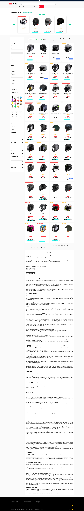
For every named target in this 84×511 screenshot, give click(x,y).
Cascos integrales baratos (30, 273)
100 (66, 38)
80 (58, 245)
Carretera (15, 6)
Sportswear (30, 6)
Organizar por (26, 39)
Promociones (41, 6)
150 (69, 38)
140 (34, 247)
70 (55, 245)
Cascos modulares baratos (30, 272)
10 (37, 245)
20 (40, 245)
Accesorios (25, 6)
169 (53, 40)
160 (41, 247)
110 (67, 245)
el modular (33, 319)
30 (43, 245)
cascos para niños (63, 356)
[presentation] (14, 24)
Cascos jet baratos (29, 270)
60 (52, 245)
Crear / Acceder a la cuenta (14, 501)
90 (61, 245)
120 (28, 247)
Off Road (20, 6)
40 (46, 245)
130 (31, 247)
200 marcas (36, 6)
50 (63, 38)
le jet (58, 303)
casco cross (29, 345)
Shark (27, 263)
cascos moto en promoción (31, 269)
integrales (43, 313)
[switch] (37, 39)
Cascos (11, 6)
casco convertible (30, 335)
